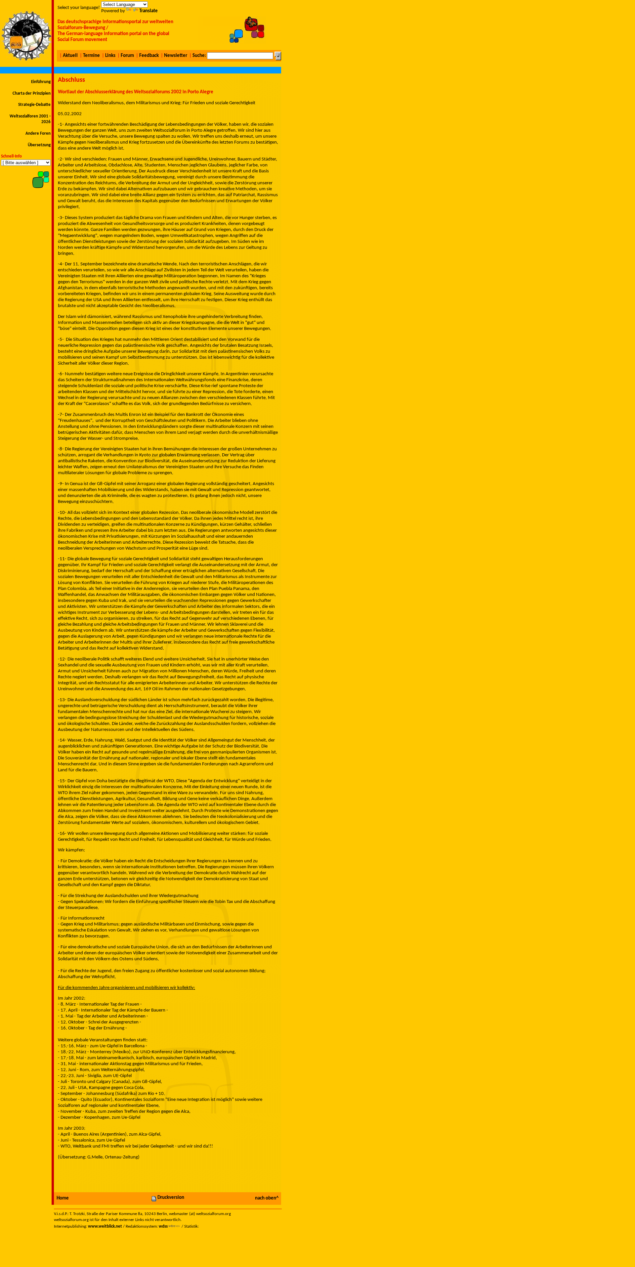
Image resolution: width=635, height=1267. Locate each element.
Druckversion (170, 1197)
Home (63, 1198)
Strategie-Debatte (34, 105)
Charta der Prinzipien (32, 93)
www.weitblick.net (105, 1226)
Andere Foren (38, 133)
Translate (148, 11)
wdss (163, 1226)
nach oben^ (266, 1198)
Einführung (41, 82)
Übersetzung (39, 145)
